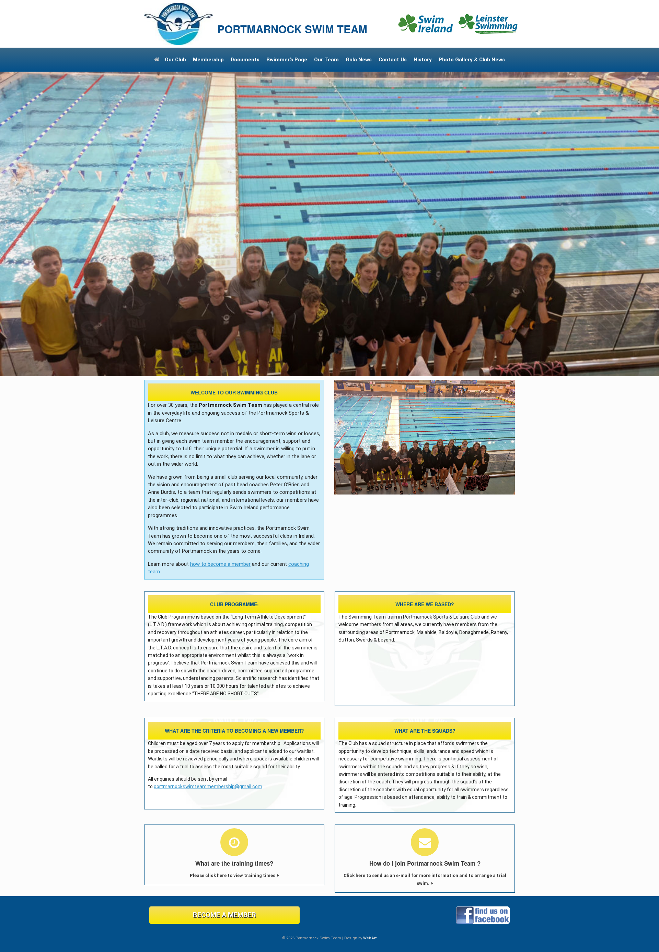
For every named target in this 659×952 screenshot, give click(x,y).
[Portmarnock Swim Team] (178, 24)
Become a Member (224, 915)
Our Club (175, 60)
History (423, 60)
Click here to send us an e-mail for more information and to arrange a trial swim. (425, 879)
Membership (208, 60)
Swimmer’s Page (286, 60)
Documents (245, 60)
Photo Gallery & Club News (472, 60)
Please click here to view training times (233, 875)
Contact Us (393, 60)
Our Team (326, 60)
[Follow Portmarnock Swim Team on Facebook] (483, 922)
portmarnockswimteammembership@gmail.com (208, 786)
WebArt (370, 938)
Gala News (359, 60)
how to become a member (220, 564)
